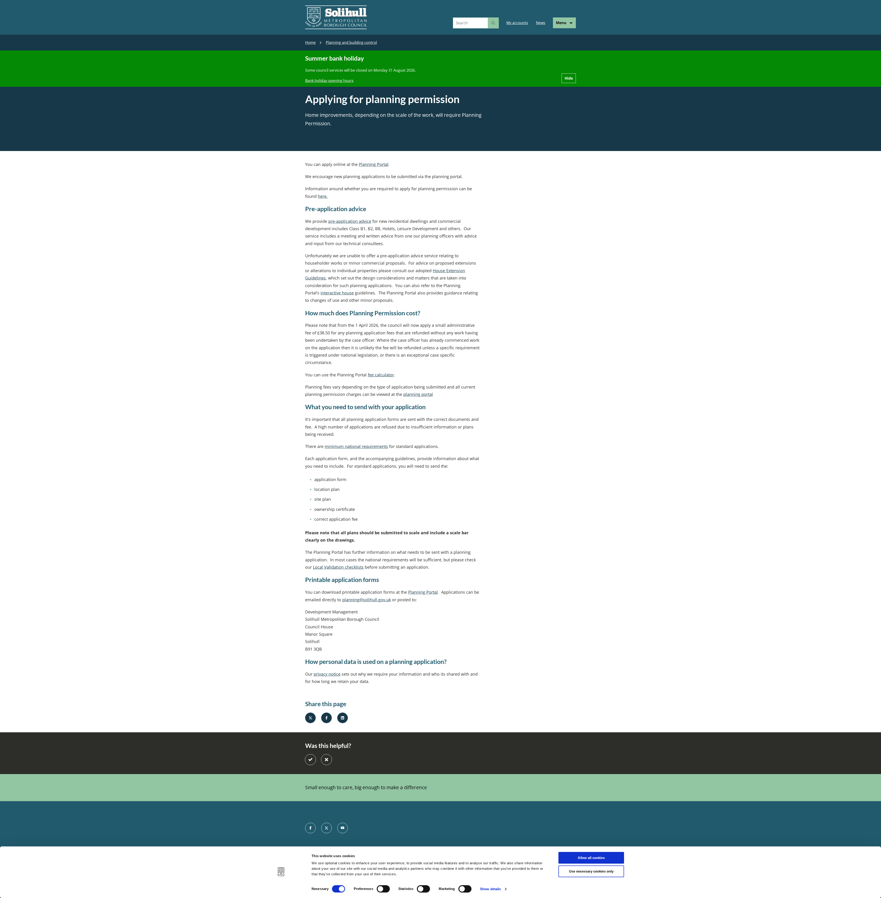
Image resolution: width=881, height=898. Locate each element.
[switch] (383, 888)
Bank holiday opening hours (329, 80)
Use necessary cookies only (591, 871)
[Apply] (493, 22)
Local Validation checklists (338, 567)
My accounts (517, 22)
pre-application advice (349, 221)
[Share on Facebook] (326, 718)
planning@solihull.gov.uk (366, 599)
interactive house (337, 293)
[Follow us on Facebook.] (310, 828)
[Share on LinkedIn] (342, 718)
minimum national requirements (356, 446)
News (540, 22)
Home (310, 42)
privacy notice (327, 674)
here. (323, 196)
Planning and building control (351, 42)
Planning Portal (373, 164)
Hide (569, 78)
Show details (490, 889)
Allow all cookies (591, 858)
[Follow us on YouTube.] (342, 828)
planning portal (418, 394)
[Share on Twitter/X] (310, 718)
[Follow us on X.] (326, 828)
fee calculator (381, 375)
